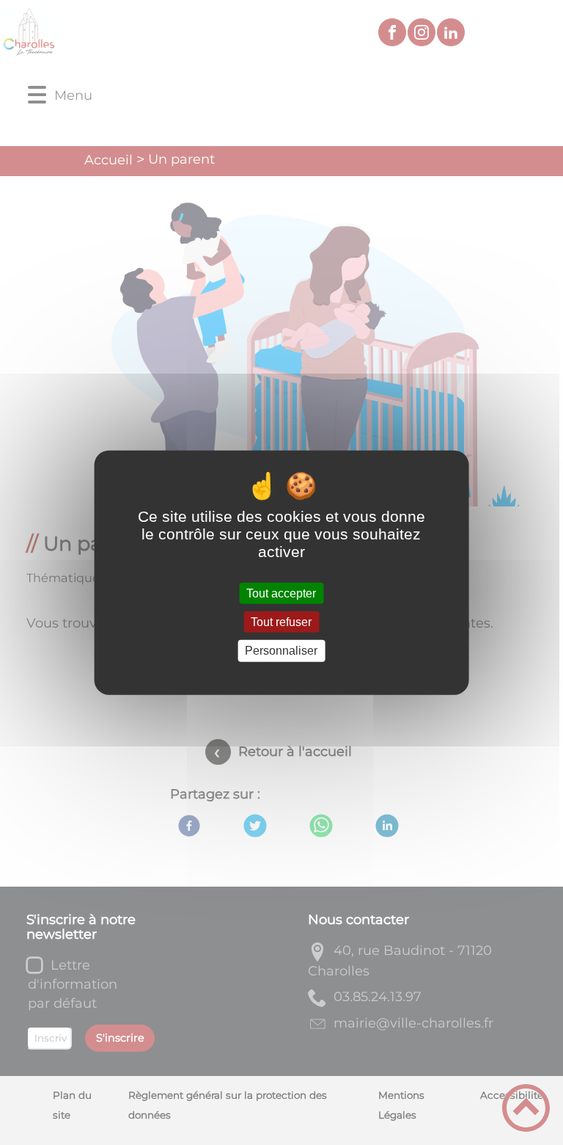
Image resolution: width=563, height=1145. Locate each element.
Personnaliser (281, 650)
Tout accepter (281, 593)
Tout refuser (281, 622)
